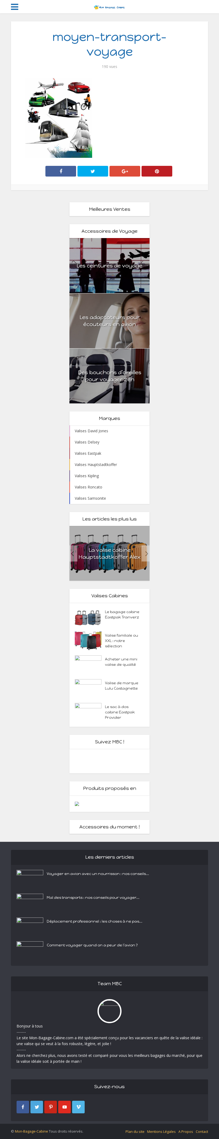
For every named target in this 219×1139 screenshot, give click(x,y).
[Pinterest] (50, 1107)
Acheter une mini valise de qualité (121, 662)
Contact (202, 1131)
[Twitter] (36, 1107)
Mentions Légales (161, 1131)
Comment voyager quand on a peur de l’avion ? (92, 945)
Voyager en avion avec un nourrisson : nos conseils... (98, 874)
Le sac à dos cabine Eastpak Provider (120, 712)
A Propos (185, 1131)
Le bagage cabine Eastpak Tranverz (122, 615)
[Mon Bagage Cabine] (109, 6)
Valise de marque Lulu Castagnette (121, 686)
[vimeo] (78, 1107)
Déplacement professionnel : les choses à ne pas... (94, 921)
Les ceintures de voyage (109, 265)
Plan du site (135, 1131)
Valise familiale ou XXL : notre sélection (121, 640)
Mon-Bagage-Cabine (31, 1131)
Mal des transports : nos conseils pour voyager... (93, 897)
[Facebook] (23, 1107)
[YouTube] (64, 1107)
